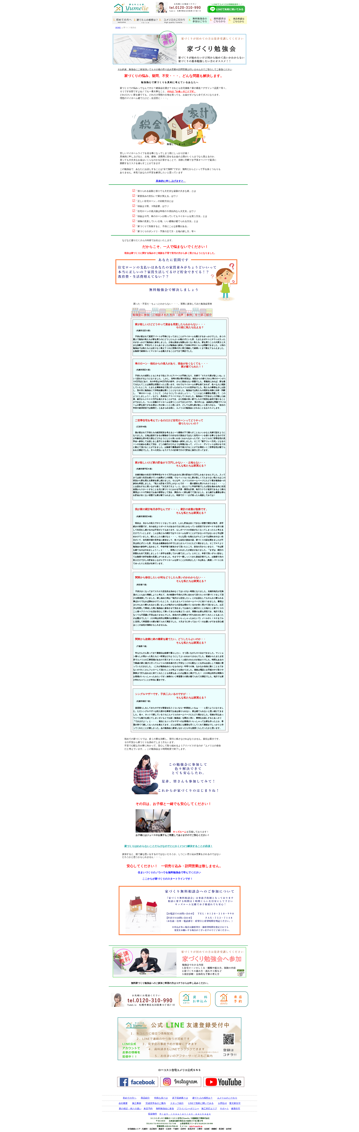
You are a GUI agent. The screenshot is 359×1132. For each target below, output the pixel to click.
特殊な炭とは (161, 1098)
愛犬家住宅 (235, 1103)
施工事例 (136, 1103)
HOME (118, 28)
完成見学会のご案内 (156, 1103)
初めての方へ (129, 1098)
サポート (224, 1108)
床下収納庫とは (180, 1098)
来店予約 (148, 1108)
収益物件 (152, 1114)
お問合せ (222, 1103)
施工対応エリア (209, 1108)
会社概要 (123, 1103)
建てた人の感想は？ (202, 1098)
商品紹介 (145, 1098)
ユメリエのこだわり (227, 1098)
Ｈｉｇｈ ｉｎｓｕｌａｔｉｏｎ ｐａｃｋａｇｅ (185, 1114)
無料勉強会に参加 (165, 1108)
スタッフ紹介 (177, 1103)
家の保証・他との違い (130, 1108)
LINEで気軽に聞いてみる (201, 1103)
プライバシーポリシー (188, 1108)
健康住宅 (235, 1108)
